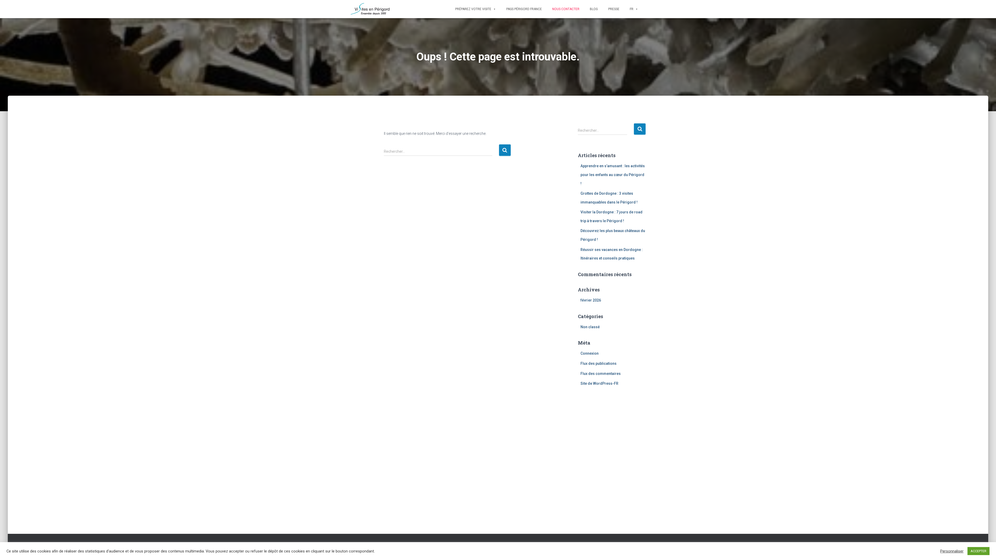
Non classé (590, 327)
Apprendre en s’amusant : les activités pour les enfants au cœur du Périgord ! (612, 174)
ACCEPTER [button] (978, 551)
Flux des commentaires (600, 374)
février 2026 (590, 300)
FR (631, 9)
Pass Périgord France (524, 9)
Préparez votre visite (473, 9)
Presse (613, 9)
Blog (594, 9)
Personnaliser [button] (952, 551)
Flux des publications (598, 363)
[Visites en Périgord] (370, 9)
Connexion (589, 353)
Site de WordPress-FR (599, 383)
